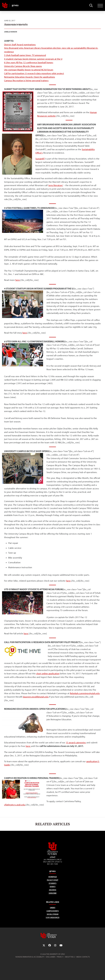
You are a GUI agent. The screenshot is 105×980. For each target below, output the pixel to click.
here (68, 580)
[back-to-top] (101, 974)
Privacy (60, 957)
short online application (47, 673)
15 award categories (76, 742)
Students (52, 883)
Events (52, 887)
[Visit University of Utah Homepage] (5, 5)
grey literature (55, 185)
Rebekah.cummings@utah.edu (85, 693)
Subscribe (52, 893)
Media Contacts (83, 957)
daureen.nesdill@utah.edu (36, 696)
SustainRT (40, 158)
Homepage (52, 877)
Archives (52, 890)
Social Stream (52, 914)
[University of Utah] (52, 935)
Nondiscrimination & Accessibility (29, 957)
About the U (70, 957)
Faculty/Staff (52, 880)
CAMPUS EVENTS (52, 911)
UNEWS (52, 908)
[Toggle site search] (91, 5)
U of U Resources (52, 917)
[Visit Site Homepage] (52, 854)
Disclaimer (50, 957)
